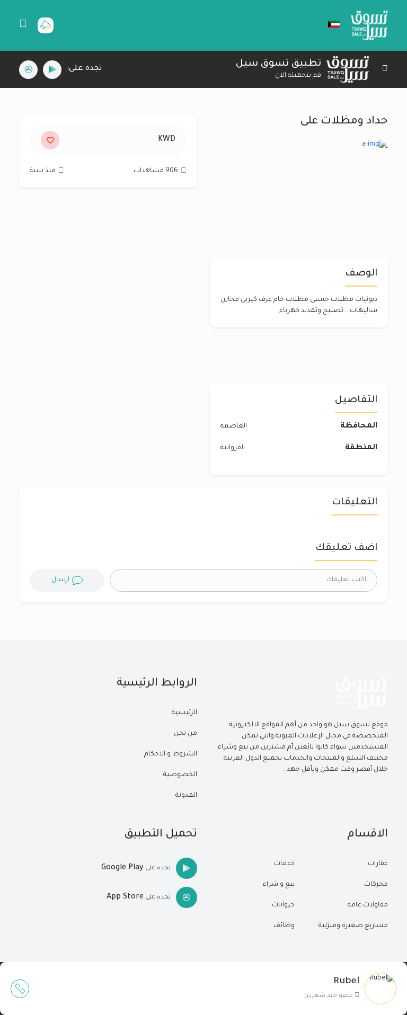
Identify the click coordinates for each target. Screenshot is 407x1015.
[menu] (23, 25)
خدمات (284, 864)
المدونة (186, 795)
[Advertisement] (108, 291)
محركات (376, 884)
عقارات (378, 864)
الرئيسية (184, 713)
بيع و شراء (279, 884)
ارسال (60, 580)
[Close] (385, 69)
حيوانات (283, 905)
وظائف (284, 926)
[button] (328, 24)
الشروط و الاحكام (170, 754)
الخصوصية (180, 775)
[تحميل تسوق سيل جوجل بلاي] (52, 69)
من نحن (185, 733)
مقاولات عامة (368, 905)
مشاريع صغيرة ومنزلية (353, 926)
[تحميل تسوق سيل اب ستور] (28, 69)
